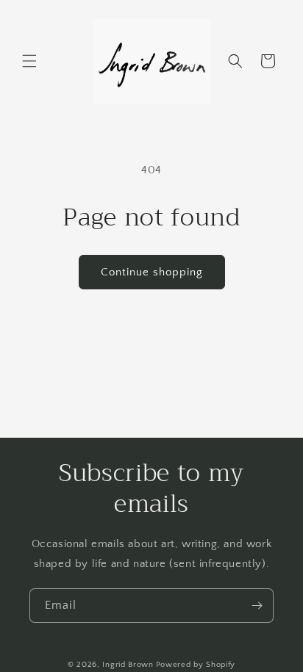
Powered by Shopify (196, 664)
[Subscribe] (256, 605)
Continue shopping (152, 272)
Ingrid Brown (127, 664)
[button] (29, 61)
